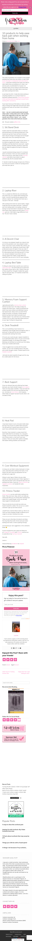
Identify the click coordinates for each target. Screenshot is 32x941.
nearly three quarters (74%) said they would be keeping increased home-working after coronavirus (15, 99)
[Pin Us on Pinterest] (20, 938)
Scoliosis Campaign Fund (9, 919)
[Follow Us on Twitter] (16, 938)
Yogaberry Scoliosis (7, 484)
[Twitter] (18, 648)
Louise (18, 41)
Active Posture (15, 392)
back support (25, 387)
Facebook (12, 532)
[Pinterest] (14, 648)
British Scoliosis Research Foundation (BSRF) (14, 920)
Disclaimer (15, 936)
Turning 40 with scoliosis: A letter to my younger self (16, 786)
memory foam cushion (20, 305)
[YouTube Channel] (19, 720)
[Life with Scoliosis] (16, 21)
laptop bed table (6, 267)
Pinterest (19, 532)
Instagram (6, 532)
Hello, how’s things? (7, 788)
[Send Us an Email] (12, 938)
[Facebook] (16, 648)
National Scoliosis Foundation (10, 922)
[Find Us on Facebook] (14, 938)
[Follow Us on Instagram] (18, 938)
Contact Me (23, 936)
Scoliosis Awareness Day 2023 (10, 794)
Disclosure (8, 936)
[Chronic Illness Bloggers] (16, 817)
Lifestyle (8, 665)
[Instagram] (11, 648)
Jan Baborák (15, 543)
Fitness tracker (6, 494)
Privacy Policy (9, 934)
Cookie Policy (18, 934)
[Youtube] (20, 648)
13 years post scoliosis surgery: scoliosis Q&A (14, 792)
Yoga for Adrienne (23, 482)
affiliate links (17, 122)
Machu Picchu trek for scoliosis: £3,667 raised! (14, 790)
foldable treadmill (7, 352)
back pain (16, 665)
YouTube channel (16, 534)
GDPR (24, 934)
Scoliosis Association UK (9, 917)
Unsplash (21, 543)
